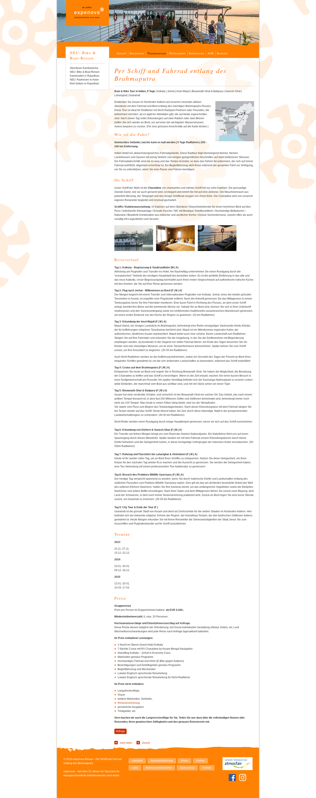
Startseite (137, 760)
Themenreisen (156, 53)
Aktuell (121, 53)
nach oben (126, 742)
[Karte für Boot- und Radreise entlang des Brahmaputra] (233, 101)
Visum (184, 760)
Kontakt (222, 53)
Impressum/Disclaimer (159, 767)
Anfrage (120, 731)
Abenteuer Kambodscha (84, 68)
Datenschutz (187, 767)
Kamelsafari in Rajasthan (84, 75)
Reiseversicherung (129, 702)
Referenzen (196, 53)
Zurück (146, 742)
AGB (210, 53)
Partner (200, 760)
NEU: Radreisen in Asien (84, 79)
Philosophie (177, 53)
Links (135, 767)
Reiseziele (137, 53)
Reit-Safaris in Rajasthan (84, 83)
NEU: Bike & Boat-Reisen (85, 71)
